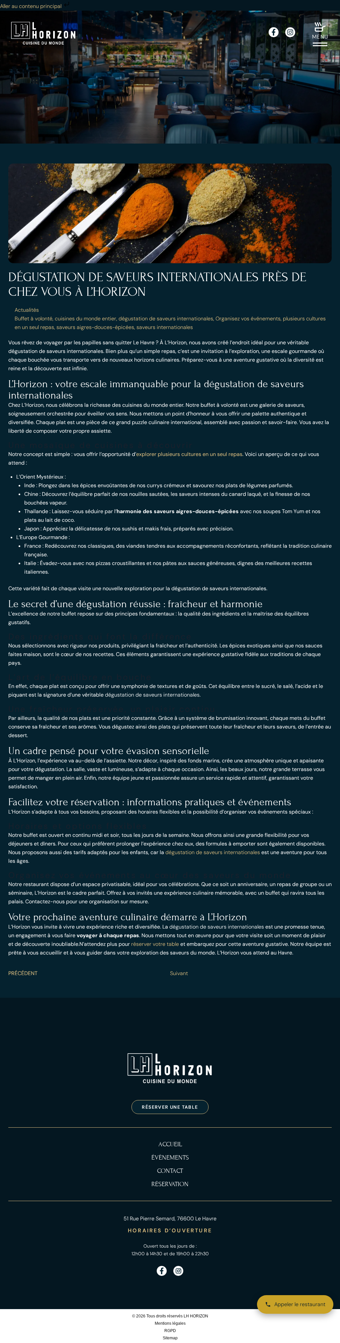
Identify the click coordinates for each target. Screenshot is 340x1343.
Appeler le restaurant (299, 1304)
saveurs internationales (164, 327)
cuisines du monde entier (85, 318)
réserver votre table (155, 944)
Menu (320, 36)
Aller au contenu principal (31, 6)
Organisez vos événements (248, 318)
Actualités (27, 309)
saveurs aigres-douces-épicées (95, 327)
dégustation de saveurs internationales (166, 318)
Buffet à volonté (33, 318)
